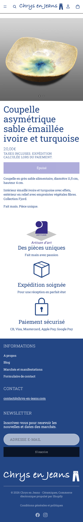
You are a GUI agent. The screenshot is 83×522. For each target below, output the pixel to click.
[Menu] (5, 7)
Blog (7, 362)
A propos (10, 355)
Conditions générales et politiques (41, 505)
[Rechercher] (14, 6)
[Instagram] (45, 515)
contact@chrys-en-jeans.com (25, 398)
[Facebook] (37, 515)
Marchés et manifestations (23, 369)
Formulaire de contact (19, 376)
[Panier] (78, 6)
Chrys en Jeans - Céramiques (38, 492)
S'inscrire (41, 452)
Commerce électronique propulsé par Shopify (46, 494)
